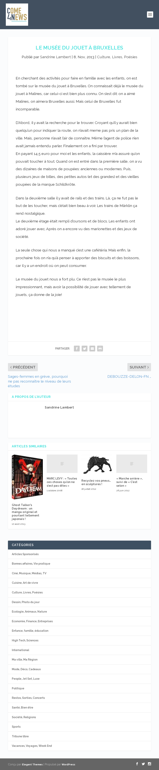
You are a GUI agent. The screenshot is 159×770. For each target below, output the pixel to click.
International (20, 650)
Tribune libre (20, 736)
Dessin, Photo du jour (26, 602)
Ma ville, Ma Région (24, 659)
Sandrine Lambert (55, 57)
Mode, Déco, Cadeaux (26, 669)
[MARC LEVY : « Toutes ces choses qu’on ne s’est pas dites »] (62, 464)
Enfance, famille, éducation (30, 630)
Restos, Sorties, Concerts (28, 697)
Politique (18, 688)
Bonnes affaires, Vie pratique (31, 563)
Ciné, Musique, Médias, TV (29, 573)
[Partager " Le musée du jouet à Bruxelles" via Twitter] (84, 348)
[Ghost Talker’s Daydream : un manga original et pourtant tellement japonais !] (27, 477)
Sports (16, 726)
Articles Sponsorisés (25, 554)
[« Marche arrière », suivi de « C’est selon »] (131, 464)
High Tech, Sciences (25, 640)
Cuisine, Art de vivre (25, 582)
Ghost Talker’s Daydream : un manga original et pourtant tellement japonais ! (25, 512)
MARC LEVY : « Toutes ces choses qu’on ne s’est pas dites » (62, 482)
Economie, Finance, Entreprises (32, 621)
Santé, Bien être (22, 707)
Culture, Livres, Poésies (117, 57)
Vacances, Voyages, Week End (32, 745)
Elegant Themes (32, 764)
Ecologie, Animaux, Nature (29, 611)
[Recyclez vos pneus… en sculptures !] (96, 465)
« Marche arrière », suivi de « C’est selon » (129, 482)
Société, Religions (24, 717)
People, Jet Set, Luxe (26, 678)
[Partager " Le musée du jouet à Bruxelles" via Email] (92, 348)
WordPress (68, 764)
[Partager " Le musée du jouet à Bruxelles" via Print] (100, 348)
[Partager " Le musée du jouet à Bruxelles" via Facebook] (77, 348)
